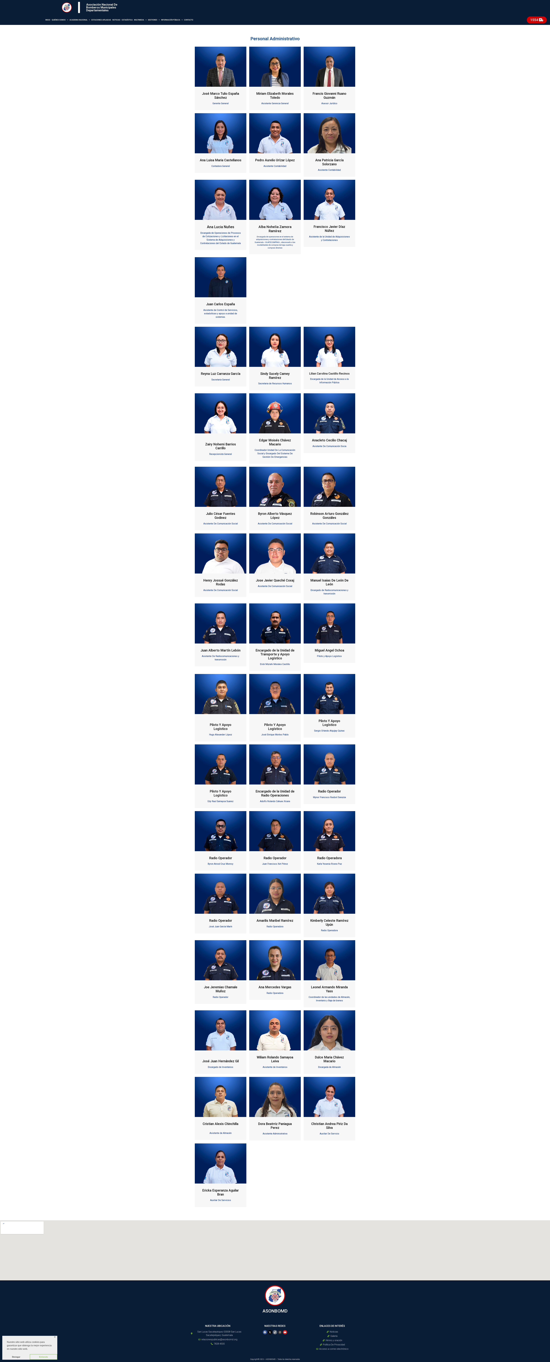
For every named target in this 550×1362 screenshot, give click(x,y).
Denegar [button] (16, 1357)
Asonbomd (275, 1311)
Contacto (188, 20)
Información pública (170, 20)
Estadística (127, 20)
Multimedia (139, 20)
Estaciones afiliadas (101, 20)
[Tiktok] (275, 1332)
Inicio (47, 20)
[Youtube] (285, 1332)
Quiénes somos (59, 20)
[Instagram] (280, 1332)
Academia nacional (78, 20)
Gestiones (152, 20)
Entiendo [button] (43, 1357)
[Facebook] (265, 1332)
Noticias (116, 20)
